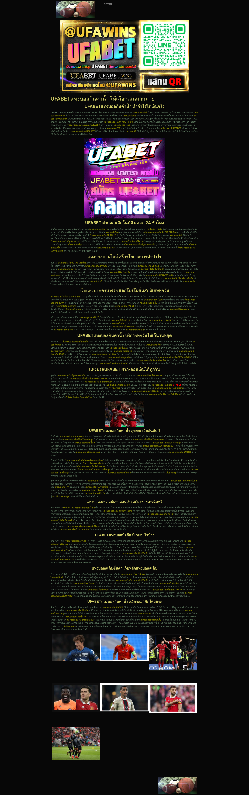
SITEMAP (108, 4)
